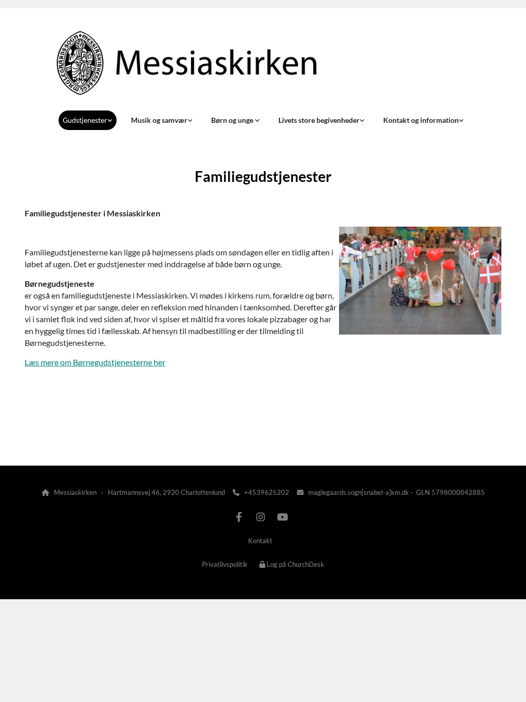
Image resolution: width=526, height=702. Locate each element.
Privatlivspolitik (225, 564)
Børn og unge (233, 120)
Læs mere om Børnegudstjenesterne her (95, 362)
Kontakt (260, 541)
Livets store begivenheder (319, 120)
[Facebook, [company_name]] (239, 516)
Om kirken (48, 439)
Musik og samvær (159, 120)
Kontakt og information (421, 120)
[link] (87, 120)
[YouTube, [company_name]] (282, 516)
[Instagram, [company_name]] (260, 516)
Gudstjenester (85, 120)
